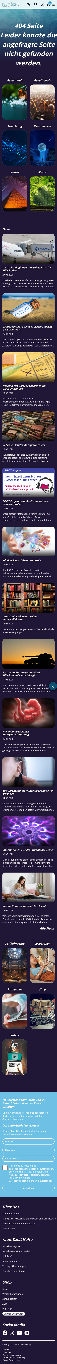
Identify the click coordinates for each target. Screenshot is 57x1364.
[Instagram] (12, 1332)
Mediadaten (8, 1228)
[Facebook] (4, 1332)
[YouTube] (19, 1332)
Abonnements (9, 1261)
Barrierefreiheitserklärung (13, 1357)
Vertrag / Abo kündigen (14, 1266)
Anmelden (28, 1188)
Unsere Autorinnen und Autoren (18, 1223)
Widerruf (7, 1308)
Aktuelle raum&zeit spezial (16, 1251)
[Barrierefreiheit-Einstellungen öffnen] (53, 686)
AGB (4, 1303)
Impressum (7, 1352)
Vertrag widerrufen (13, 1313)
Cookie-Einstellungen (11, 1360)
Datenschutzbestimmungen (23, 1180)
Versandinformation (12, 1293)
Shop (5, 1289)
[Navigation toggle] (53, 4)
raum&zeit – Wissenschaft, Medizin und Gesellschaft (29, 1218)
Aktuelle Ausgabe (11, 1246)
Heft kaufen (8, 1256)
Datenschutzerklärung (11, 1355)
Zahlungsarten (9, 1298)
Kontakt (5, 1349)
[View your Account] (42, 4)
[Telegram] (26, 1332)
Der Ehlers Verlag (11, 1213)
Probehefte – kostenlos (14, 1271)
